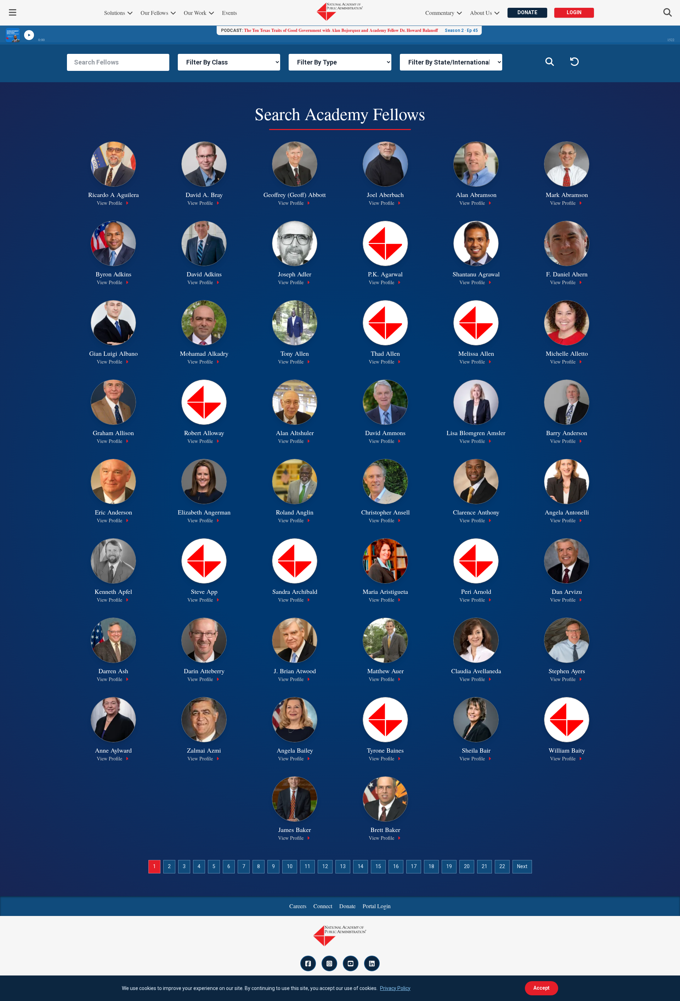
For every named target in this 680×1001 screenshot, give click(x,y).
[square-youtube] (350, 963)
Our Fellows (155, 12)
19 (449, 866)
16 (396, 866)
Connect (322, 906)
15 (378, 866)
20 (467, 866)
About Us (481, 12)
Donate (527, 12)
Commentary (440, 12)
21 (484, 866)
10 (290, 866)
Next (522, 866)
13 (343, 866)
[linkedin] (372, 963)
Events (229, 12)
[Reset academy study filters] (574, 62)
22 (502, 866)
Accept (541, 988)
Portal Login (377, 906)
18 (431, 866)
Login (574, 12)
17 (413, 866)
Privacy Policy (395, 988)
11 (307, 866)
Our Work (196, 12)
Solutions (115, 12)
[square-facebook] (308, 963)
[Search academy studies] (550, 62)
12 (325, 866)
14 (360, 866)
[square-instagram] (329, 963)
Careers (297, 906)
